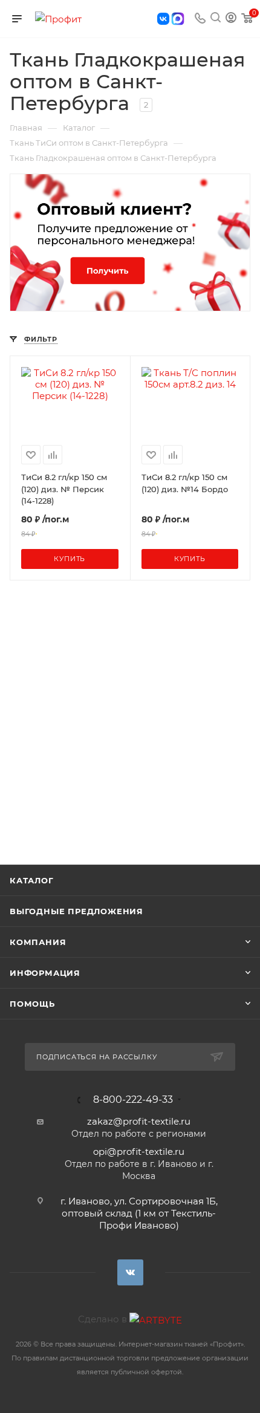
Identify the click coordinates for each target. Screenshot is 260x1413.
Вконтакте (130, 1272)
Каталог (32, 880)
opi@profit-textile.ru (138, 1151)
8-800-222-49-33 (133, 1100)
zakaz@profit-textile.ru (138, 1121)
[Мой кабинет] (231, 19)
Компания (38, 942)
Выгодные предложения (76, 911)
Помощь (32, 1004)
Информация (45, 973)
